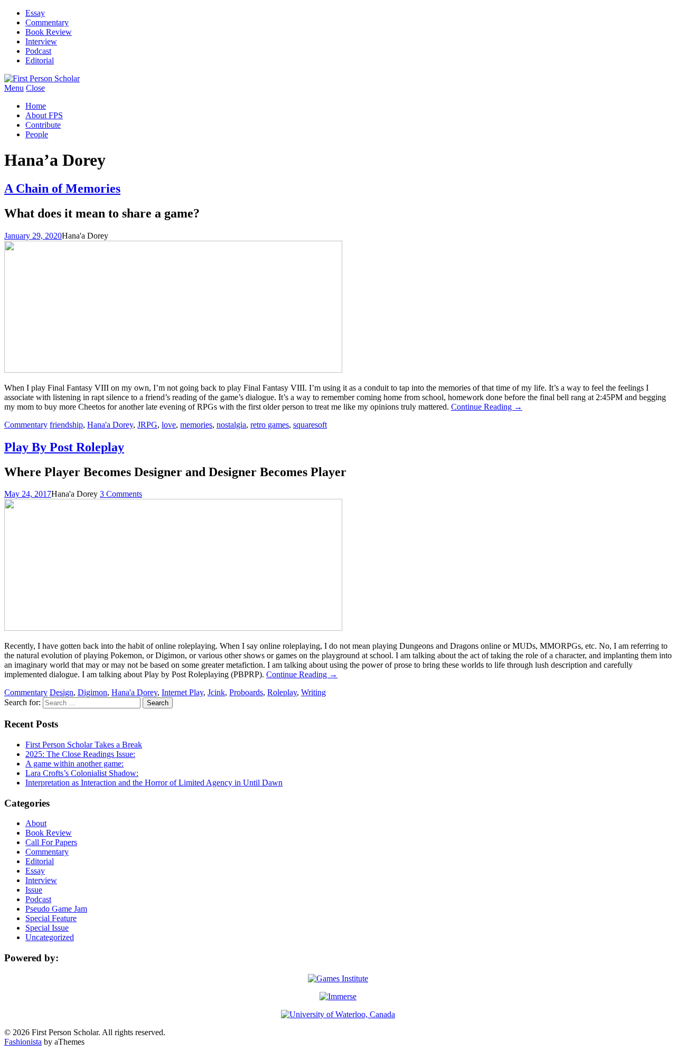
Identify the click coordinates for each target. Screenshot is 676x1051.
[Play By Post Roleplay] (173, 627)
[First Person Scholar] (42, 78)
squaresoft (310, 424)
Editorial (39, 60)
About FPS (44, 115)
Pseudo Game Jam (56, 908)
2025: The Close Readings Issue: (80, 754)
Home (35, 105)
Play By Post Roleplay (64, 447)
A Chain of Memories (62, 188)
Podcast (38, 50)
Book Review (48, 31)
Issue (33, 889)
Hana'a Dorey (110, 424)
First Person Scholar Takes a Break (83, 744)
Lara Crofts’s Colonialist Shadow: (81, 773)
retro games (269, 424)
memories (196, 424)
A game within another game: (74, 763)
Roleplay (282, 692)
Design (61, 692)
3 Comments (121, 493)
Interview (41, 41)
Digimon (92, 692)
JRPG (147, 424)
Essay (35, 12)
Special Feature (51, 918)
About (35, 823)
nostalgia (231, 424)
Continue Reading (486, 406)
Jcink (216, 692)
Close (35, 87)
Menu (14, 87)
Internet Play (182, 692)
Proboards (246, 692)
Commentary (47, 22)
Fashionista (23, 1041)
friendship (66, 424)
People (36, 134)
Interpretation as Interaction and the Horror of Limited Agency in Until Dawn (154, 782)
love (169, 424)
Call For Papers (51, 842)
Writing (313, 692)
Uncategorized (49, 937)
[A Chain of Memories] (173, 369)
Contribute (43, 124)
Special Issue (47, 927)
